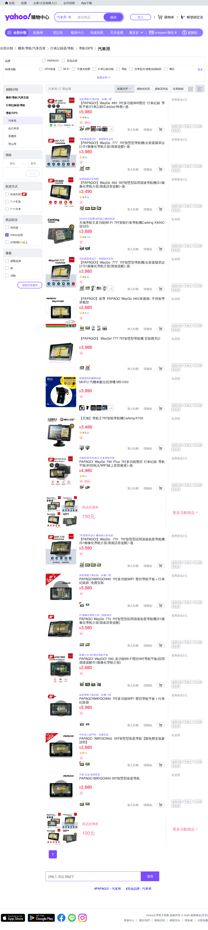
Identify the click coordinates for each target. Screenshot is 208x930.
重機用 (12, 136)
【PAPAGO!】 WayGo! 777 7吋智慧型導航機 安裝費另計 (120, 339)
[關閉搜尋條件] (69, 17)
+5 (110, 129)
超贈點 (192, 32)
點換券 (38, 32)
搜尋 (150, 876)
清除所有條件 (30, 285)
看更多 (134, 32)
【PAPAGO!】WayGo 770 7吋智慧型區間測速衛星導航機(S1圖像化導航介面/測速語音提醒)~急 (122, 541)
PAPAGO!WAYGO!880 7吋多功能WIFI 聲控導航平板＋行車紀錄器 (122, 700)
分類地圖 (202, 920)
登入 (141, 17)
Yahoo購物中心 (27, 17)
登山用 (12, 144)
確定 (32, 173)
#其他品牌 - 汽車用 (138, 888)
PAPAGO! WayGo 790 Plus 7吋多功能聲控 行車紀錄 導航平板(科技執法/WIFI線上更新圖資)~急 (122, 463)
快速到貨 (96, 32)
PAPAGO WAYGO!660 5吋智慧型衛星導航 (109, 778)
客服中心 (129, 920)
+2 (110, 288)
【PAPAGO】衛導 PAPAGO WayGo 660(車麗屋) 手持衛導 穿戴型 (122, 300)
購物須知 (159, 920)
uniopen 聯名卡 (166, 32)
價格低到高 (143, 88)
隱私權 (189, 920)
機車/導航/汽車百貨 (17, 97)
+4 (110, 408)
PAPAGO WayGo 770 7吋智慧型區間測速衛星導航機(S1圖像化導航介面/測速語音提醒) (122, 620)
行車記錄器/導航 (15, 105)
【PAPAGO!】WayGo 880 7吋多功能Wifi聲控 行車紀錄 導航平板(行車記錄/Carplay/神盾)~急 (122, 104)
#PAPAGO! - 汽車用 (107, 888)
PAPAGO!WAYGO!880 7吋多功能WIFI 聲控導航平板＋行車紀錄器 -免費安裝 (122, 580)
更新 (204, 915)
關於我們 (144, 920)
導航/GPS (12, 113)
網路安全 (175, 920)
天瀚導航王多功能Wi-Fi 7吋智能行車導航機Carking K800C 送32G (122, 224)
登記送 (58, 32)
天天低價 (116, 32)
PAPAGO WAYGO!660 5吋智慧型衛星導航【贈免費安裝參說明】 (122, 740)
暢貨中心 (77, 32)
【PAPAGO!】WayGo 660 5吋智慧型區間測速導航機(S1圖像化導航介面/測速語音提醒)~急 (122, 184)
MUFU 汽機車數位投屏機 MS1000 (104, 382)
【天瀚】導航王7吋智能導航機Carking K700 (111, 418)
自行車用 (13, 128)
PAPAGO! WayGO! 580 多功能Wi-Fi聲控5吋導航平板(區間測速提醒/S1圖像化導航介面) (122, 660)
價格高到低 (161, 88)
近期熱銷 (178, 88)
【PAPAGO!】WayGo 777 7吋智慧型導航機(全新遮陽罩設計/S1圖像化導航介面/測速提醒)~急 (122, 144)
